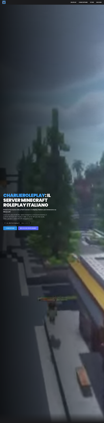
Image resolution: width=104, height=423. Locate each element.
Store (92, 2)
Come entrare (83, 2)
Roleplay (73, 2)
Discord (99, 2)
